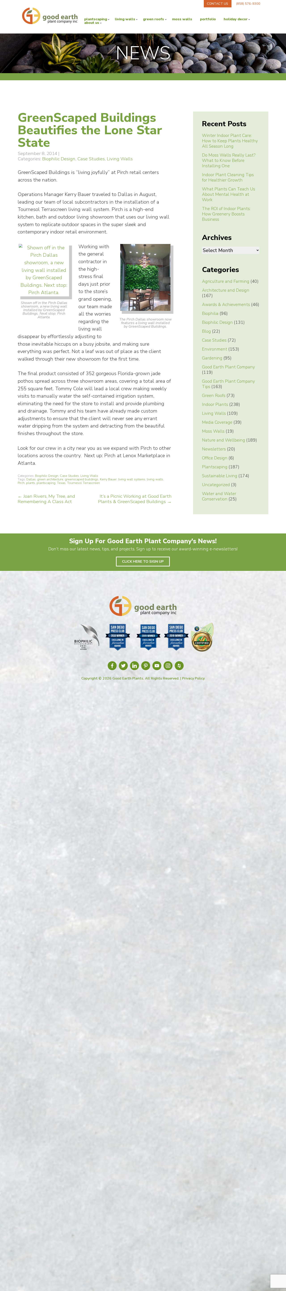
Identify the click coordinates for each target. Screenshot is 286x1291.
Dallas (31, 479)
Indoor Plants (215, 404)
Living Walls (125, 19)
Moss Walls (182, 19)
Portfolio (208, 19)
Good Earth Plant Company (228, 367)
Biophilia (210, 313)
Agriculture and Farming (225, 281)
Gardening (212, 358)
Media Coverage (217, 422)
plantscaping (46, 483)
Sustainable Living (219, 476)
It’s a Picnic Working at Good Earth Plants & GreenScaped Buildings (135, 499)
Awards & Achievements (226, 305)
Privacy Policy (193, 678)
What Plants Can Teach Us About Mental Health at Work (228, 194)
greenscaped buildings (81, 479)
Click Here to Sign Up (143, 561)
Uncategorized (216, 485)
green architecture (50, 479)
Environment (214, 349)
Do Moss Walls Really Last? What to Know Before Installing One (229, 160)
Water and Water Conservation (219, 496)
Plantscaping (95, 19)
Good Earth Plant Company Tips (228, 384)
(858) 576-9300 (248, 3)
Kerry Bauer (108, 479)
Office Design (214, 458)
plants (30, 483)
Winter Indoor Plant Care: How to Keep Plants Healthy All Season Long (230, 141)
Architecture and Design (225, 290)
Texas (61, 483)
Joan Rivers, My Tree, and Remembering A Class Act (46, 499)
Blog (206, 331)
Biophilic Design (58, 159)
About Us (91, 23)
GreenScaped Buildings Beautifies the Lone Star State (90, 130)
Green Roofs (153, 19)
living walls (155, 479)
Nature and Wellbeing (223, 440)
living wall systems (131, 479)
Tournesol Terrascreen (83, 483)
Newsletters (214, 449)
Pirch (21, 483)
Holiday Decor (236, 19)
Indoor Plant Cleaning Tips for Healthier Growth (228, 177)
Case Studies (91, 159)
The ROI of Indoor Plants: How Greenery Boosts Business (226, 214)
